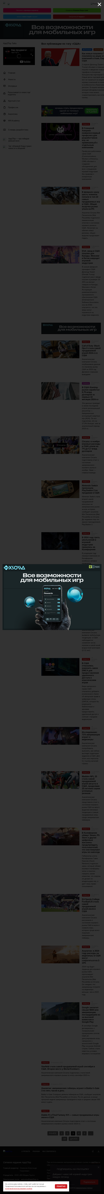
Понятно (61, 1186)
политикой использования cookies (18, 1189)
